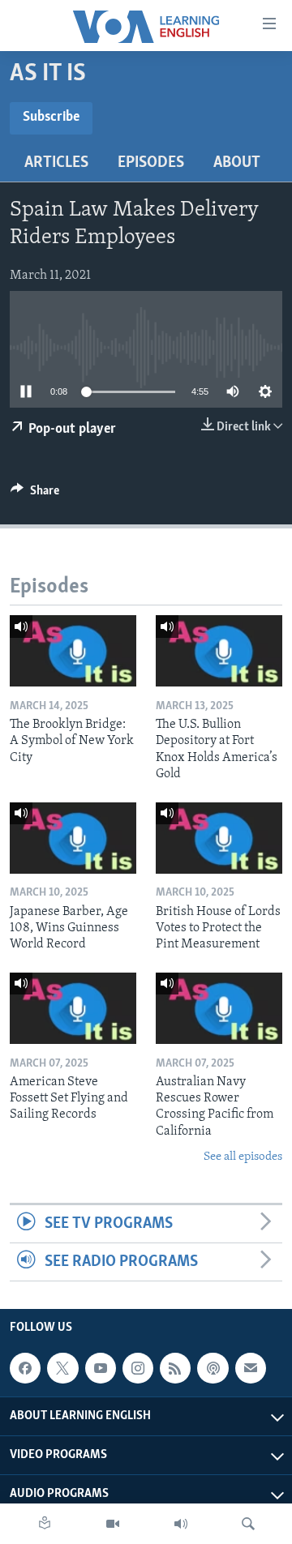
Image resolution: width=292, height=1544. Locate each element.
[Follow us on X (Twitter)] (62, 1368)
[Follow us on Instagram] (137, 1368)
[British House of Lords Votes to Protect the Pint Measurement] (219, 838)
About (236, 163)
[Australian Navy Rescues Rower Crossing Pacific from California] (219, 1008)
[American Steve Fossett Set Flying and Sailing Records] (73, 1008)
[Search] (248, 1523)
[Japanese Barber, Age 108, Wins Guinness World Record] (73, 838)
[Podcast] (212, 1368)
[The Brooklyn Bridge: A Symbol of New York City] (73, 650)
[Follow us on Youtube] (100, 1368)
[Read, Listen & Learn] (44, 1523)
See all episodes (243, 1157)
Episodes (151, 163)
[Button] (35, 494)
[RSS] (175, 1368)
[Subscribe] (250, 1368)
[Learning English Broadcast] (181, 1523)
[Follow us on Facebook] (25, 1368)
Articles (56, 163)
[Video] (112, 1523)
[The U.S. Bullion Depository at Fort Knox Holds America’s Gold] (219, 650)
